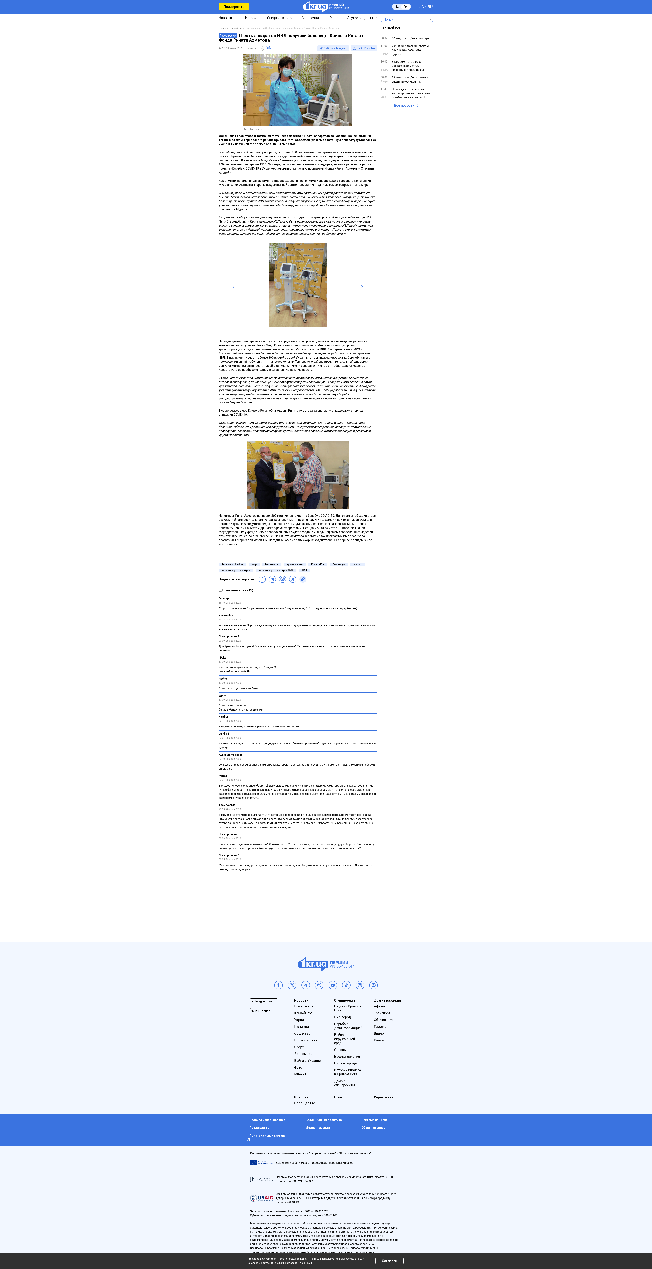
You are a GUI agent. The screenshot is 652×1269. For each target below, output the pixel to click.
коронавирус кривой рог (236, 570)
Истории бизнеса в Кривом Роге (347, 1072)
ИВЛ (304, 570)
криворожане (295, 564)
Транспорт (382, 1013)
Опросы (340, 1050)
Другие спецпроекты (344, 1083)
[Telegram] (272, 579)
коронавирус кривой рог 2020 (276, 570)
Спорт (299, 1047)
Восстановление (347, 1056)
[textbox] (404, 19)
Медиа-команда (317, 1127)
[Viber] (282, 579)
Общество (302, 1033)
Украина (300, 1020)
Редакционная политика (323, 1120)
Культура (301, 1027)
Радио (379, 1040)
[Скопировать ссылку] (302, 579)
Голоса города (345, 1063)
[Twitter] (292, 579)
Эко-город (342, 1017)
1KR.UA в (335, 48)
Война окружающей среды (344, 1039)
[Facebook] (262, 579)
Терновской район (232, 564)
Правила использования (267, 1120)
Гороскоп (381, 1027)
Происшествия (305, 1040)
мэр (254, 564)
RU (430, 6)
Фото (298, 1067)
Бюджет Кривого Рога (347, 1008)
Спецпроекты (277, 18)
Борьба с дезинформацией (348, 1026)
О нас (333, 18)
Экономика (303, 1054)
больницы (339, 564)
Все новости (404, 105)
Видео (379, 1033)
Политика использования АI (267, 1137)
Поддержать (233, 7)
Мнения (300, 1074)
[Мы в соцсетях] (278, 985)
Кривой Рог (317, 564)
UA (421, 6)
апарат (358, 564)
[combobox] (404, 19)
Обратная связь (373, 1127)
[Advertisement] (298, 910)
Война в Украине (307, 1061)
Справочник (311, 18)
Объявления (383, 1020)
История (251, 18)
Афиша (380, 1006)
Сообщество (304, 1103)
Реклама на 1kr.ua (374, 1120)
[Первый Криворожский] (326, 7)
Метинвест (271, 564)
